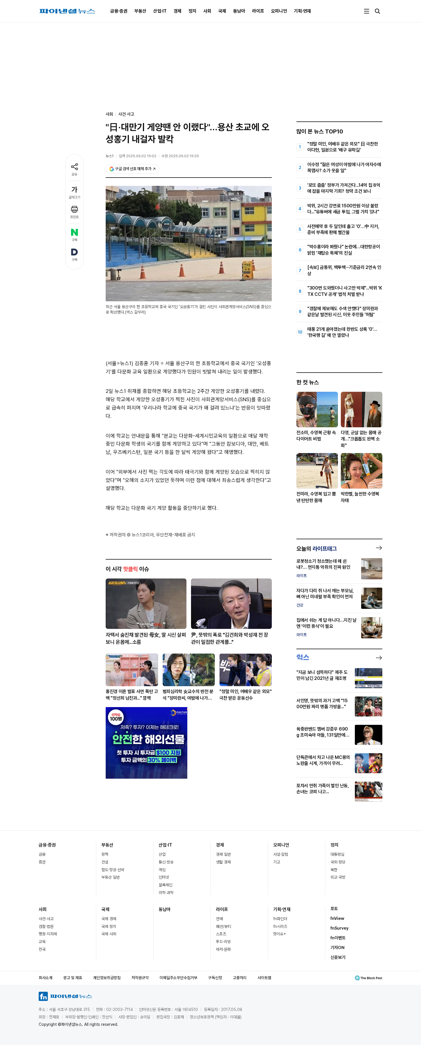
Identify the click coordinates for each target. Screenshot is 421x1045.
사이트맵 (264, 977)
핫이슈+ (279, 934)
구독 (74, 240)
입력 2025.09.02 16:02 (137, 156)
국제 (222, 11)
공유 (74, 174)
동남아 (239, 11)
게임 (162, 869)
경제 (178, 11)
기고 (276, 862)
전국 (42, 949)
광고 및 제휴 (72, 977)
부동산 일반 (110, 877)
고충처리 (240, 977)
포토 (334, 908)
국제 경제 (108, 918)
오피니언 (279, 11)
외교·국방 (337, 877)
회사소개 (45, 977)
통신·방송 (166, 862)
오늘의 (316, 548)
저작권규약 (140, 977)
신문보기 (337, 957)
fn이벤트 (338, 937)
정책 (104, 854)
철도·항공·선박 (112, 869)
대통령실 (337, 854)
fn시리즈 (280, 926)
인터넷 (164, 877)
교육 (42, 941)
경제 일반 (223, 854)
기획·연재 (302, 11)
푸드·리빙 (223, 941)
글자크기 (74, 197)
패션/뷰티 (223, 926)
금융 (42, 854)
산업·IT (160, 11)
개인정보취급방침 (107, 977)
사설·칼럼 (280, 854)
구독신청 (215, 977)
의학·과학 (166, 892)
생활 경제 (223, 862)
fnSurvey (339, 928)
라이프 (258, 11)
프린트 (74, 217)
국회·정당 (337, 862)
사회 (207, 11)
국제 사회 (108, 934)
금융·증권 (118, 11)
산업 (162, 854)
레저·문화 (223, 949)
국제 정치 (108, 926)
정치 (192, 11)
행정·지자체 (48, 934)
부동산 (140, 11)
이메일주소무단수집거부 (178, 977)
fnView (337, 918)
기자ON (337, 947)
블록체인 (165, 885)
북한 (333, 869)
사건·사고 (126, 114)
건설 (104, 862)
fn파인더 (280, 918)
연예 (219, 918)
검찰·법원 (46, 926)
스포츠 (221, 934)
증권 (42, 862)
